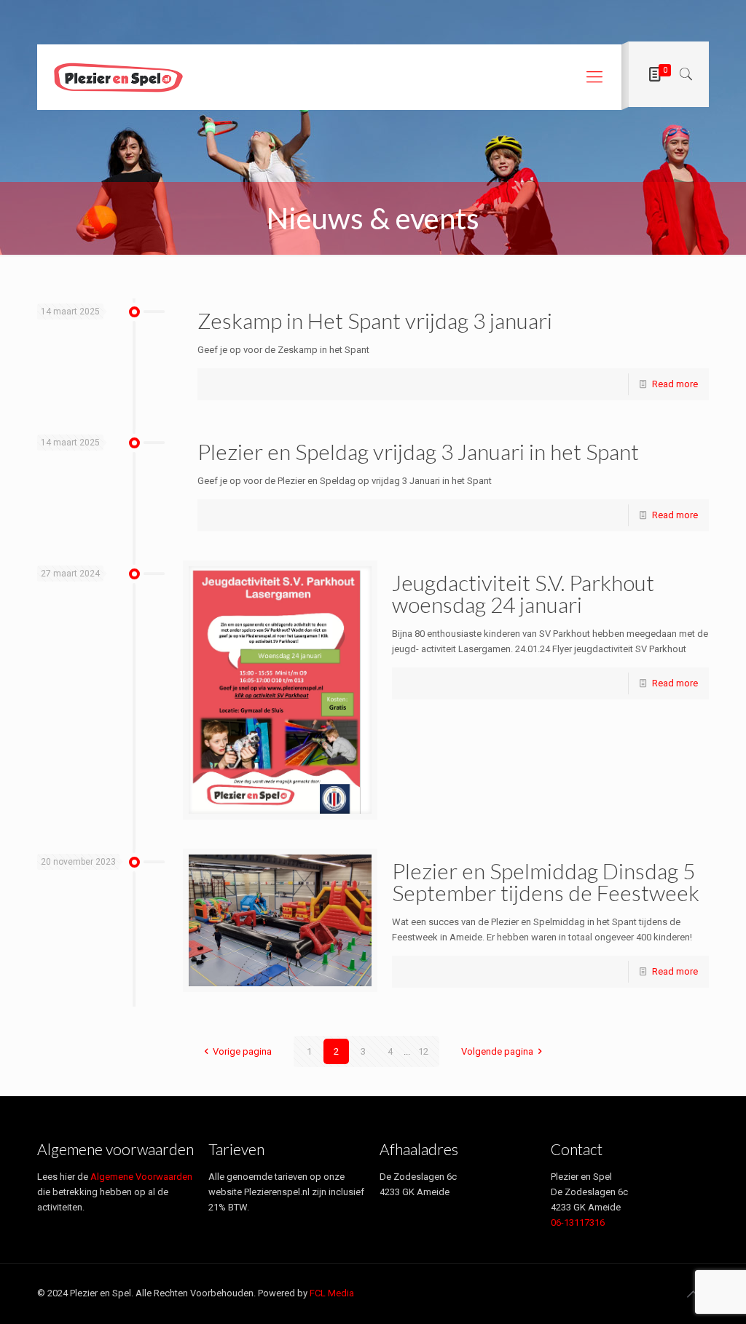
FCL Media (332, 1293)
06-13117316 (578, 1222)
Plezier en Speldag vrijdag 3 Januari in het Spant (418, 451)
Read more (675, 383)
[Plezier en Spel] (118, 77)
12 (423, 1051)
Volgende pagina (497, 1051)
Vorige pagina (242, 1051)
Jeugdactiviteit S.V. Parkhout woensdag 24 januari (523, 593)
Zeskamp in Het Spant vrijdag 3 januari (374, 320)
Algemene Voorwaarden (141, 1176)
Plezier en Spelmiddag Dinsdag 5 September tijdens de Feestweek (545, 881)
